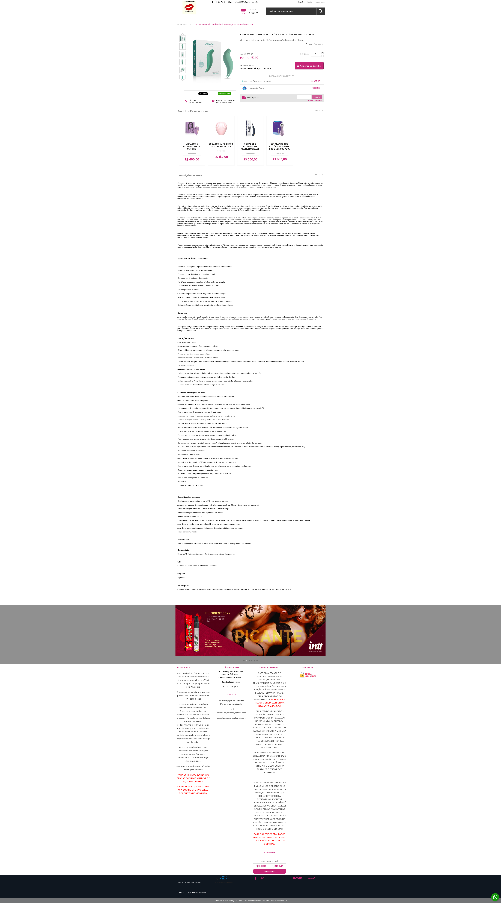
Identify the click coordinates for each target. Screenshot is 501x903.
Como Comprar (229, 686)
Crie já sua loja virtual (224, 882)
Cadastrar (269, 871)
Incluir (262, 866)
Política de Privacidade (229, 677)
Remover (279, 866)
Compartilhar (225, 94)
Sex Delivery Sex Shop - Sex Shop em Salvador (229, 672)
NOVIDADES (182, 24)
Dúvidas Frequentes (230, 682)
